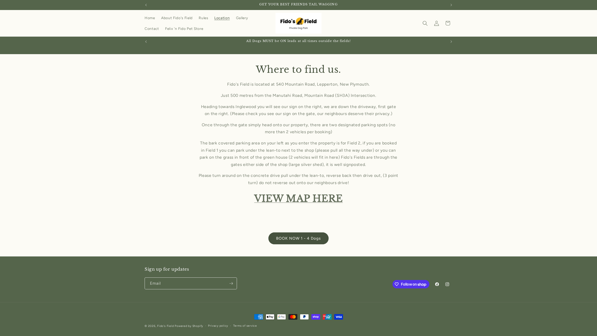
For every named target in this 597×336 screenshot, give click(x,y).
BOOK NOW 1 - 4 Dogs (298, 238)
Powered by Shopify (189, 326)
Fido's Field (165, 326)
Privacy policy (218, 325)
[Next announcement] (451, 5)
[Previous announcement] (146, 5)
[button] (425, 23)
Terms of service (245, 325)
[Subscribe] (231, 283)
